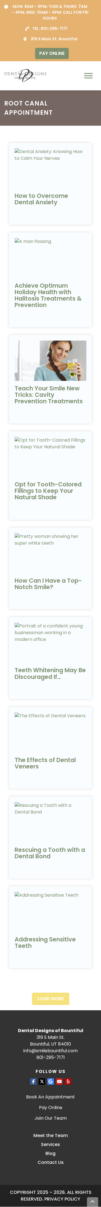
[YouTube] (59, 1081)
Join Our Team (51, 1118)
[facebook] (33, 1081)
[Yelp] (68, 1081)
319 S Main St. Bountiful (54, 39)
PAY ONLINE (52, 53)
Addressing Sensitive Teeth (45, 942)
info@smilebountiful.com (50, 1051)
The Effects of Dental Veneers (45, 763)
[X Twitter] (42, 1081)
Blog (50, 1153)
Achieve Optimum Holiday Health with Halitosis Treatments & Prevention (48, 295)
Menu (89, 75)
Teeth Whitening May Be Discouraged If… (50, 673)
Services (50, 1144)
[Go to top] (92, 1202)
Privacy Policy (62, 1199)
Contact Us (51, 1162)
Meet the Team (50, 1135)
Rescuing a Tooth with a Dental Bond (50, 853)
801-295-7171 (54, 28)
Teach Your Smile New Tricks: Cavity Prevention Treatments (49, 394)
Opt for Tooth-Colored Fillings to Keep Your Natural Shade (48, 490)
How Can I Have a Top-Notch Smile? (48, 583)
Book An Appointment (50, 1097)
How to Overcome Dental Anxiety (41, 199)
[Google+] (50, 1081)
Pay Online (50, 1107)
